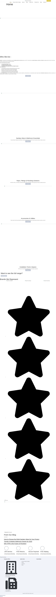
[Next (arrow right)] (2, 596)
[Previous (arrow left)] (0, 596)
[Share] (3, 595)
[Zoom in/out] (0, 595)
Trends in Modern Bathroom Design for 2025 (18, 541)
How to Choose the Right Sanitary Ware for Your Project (21, 539)
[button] (0, 280)
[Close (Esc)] (4, 595)
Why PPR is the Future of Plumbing (15, 543)
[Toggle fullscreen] (2, 595)
